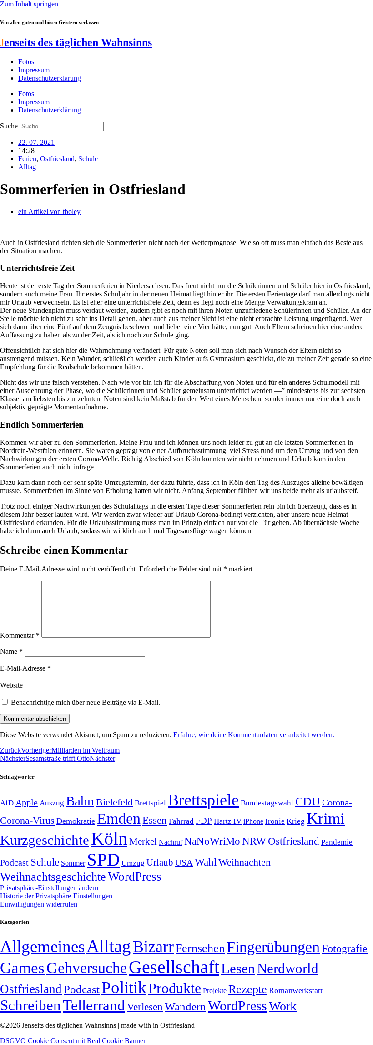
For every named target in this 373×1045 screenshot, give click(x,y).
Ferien (27, 159)
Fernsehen (200, 948)
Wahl (206, 862)
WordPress (134, 876)
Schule (88, 159)
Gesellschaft (174, 967)
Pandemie (337, 842)
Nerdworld (287, 968)
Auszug (52, 802)
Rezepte (247, 989)
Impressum (34, 70)
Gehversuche (86, 967)
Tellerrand (94, 1005)
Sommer (73, 863)
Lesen (238, 968)
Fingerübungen (273, 946)
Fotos (26, 62)
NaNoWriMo (212, 841)
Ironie (275, 821)
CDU (307, 801)
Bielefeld (114, 802)
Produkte (174, 988)
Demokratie (75, 821)
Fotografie (345, 948)
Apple (26, 802)
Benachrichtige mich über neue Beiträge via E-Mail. (85, 702)
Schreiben (30, 1005)
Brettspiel (150, 803)
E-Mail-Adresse (25, 668)
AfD (7, 803)
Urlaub (159, 862)
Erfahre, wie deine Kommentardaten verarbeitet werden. (253, 735)
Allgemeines (42, 946)
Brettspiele (203, 800)
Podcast (14, 862)
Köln (109, 838)
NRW (254, 841)
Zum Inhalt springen (29, 4)
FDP (204, 821)
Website (11, 685)
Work (283, 1006)
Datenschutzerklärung (49, 78)
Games (22, 968)
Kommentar (20, 635)
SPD (103, 859)
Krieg (296, 821)
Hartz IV (228, 821)
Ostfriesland (57, 159)
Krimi (326, 818)
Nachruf (170, 842)
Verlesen (145, 1007)
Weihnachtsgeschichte (53, 876)
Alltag (27, 167)
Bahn (80, 801)
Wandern (185, 1006)
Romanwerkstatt (296, 990)
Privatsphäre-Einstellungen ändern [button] (49, 888)
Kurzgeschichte (44, 840)
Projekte (215, 990)
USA (184, 862)
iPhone (253, 821)
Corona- (337, 802)
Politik (123, 987)
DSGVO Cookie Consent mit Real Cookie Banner (73, 1041)
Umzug (133, 863)
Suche (9, 126)
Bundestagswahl (267, 803)
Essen (154, 820)
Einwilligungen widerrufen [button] (38, 904)
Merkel (143, 841)
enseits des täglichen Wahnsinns (76, 42)
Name (11, 651)
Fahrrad (181, 821)
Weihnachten (244, 862)
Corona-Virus (27, 820)
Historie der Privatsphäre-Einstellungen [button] (56, 896)
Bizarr (153, 947)
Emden (119, 818)
